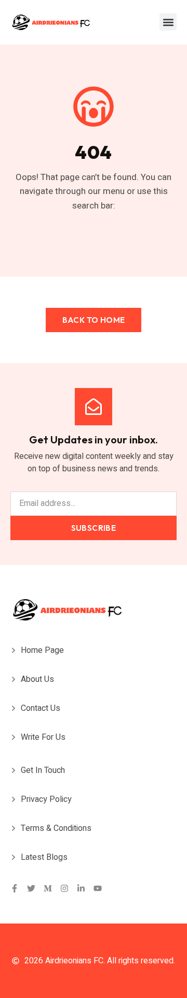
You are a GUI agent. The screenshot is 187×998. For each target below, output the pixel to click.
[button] (168, 22)
